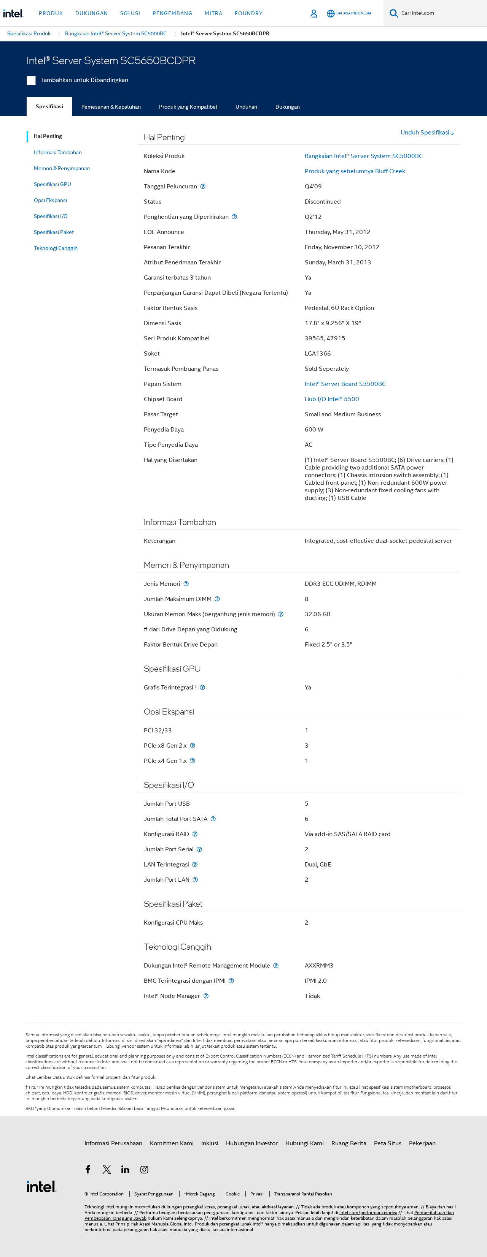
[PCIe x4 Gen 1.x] (192, 760)
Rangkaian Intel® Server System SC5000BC (364, 156)
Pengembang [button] (173, 13)
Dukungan (287, 106)
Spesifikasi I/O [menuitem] (51, 216)
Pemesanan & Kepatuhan (111, 106)
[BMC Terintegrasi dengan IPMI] (231, 980)
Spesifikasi (49, 106)
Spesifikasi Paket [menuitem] (54, 232)
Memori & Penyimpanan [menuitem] (62, 168)
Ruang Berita (348, 1143)
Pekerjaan (422, 1143)
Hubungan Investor (252, 1143)
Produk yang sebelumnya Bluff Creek (355, 171)
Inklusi (209, 1143)
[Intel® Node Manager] (206, 996)
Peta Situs (387, 1143)
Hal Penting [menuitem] (48, 136)
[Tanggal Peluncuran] (203, 186)
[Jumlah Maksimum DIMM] (217, 599)
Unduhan (246, 106)
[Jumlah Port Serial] (199, 849)
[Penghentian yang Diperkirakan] (234, 216)
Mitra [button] (214, 13)
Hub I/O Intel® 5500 (332, 399)
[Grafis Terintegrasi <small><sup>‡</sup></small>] (202, 687)
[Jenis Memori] (186, 583)
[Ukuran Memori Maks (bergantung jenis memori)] (281, 614)
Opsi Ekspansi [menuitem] (50, 200)
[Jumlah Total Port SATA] (213, 819)
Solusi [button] (130, 13)
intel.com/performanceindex (368, 1212)
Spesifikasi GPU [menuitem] (52, 184)
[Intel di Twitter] (106, 1171)
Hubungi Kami (304, 1143)
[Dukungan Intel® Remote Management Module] (276, 965)
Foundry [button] (249, 13)
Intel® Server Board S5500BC (345, 384)
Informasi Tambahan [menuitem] (58, 152)
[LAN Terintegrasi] (195, 864)
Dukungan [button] (91, 13)
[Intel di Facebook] (87, 1171)
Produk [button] (51, 13)
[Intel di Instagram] (144, 1171)
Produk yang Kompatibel (188, 106)
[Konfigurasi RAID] (195, 834)
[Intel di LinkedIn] (125, 1171)
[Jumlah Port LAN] (195, 879)
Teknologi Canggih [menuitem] (56, 248)
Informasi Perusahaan (113, 1143)
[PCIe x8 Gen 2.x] (192, 745)
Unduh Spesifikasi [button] (425, 132)
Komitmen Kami (172, 1143)
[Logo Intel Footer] (42, 1186)
